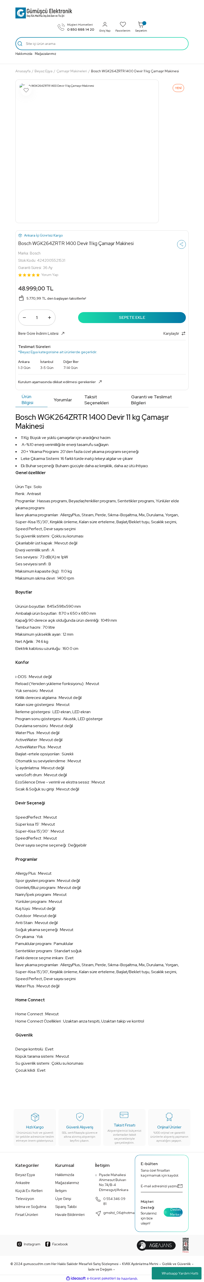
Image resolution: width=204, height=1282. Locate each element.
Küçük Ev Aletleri (29, 1190)
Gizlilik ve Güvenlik (176, 1264)
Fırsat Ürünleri (26, 1214)
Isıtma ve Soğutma (30, 1206)
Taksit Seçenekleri (96, 400)
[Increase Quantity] (49, 317)
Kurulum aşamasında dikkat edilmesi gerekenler (57, 382)
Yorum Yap (49, 274)
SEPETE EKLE (132, 317)
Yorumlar (63, 400)
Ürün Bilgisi (27, 399)
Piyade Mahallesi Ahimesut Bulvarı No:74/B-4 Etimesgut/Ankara (113, 1182)
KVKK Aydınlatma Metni (140, 1264)
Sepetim (141, 30)
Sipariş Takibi (66, 1206)
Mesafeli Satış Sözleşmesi (98, 1264)
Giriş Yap (104, 30)
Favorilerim (122, 30)
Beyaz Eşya (25, 1174)
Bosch (35, 253)
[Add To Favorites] (26, 90)
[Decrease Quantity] (24, 317)
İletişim (61, 1190)
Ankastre (22, 1182)
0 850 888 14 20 (80, 29)
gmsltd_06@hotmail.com (123, 1212)
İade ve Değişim (100, 1269)
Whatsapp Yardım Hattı (180, 1273)
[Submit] (180, 1186)
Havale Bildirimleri (70, 1214)
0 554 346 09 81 (114, 1201)
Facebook (60, 1244)
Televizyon (24, 1198)
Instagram (32, 1244)
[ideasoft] (76, 1278)
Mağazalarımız (45, 54)
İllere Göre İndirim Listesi (38, 333)
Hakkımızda (23, 54)
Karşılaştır (171, 333)
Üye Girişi (63, 1198)
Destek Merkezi (176, 1212)
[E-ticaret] (101, 1279)
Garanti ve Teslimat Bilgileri (151, 400)
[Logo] (43, 12)
